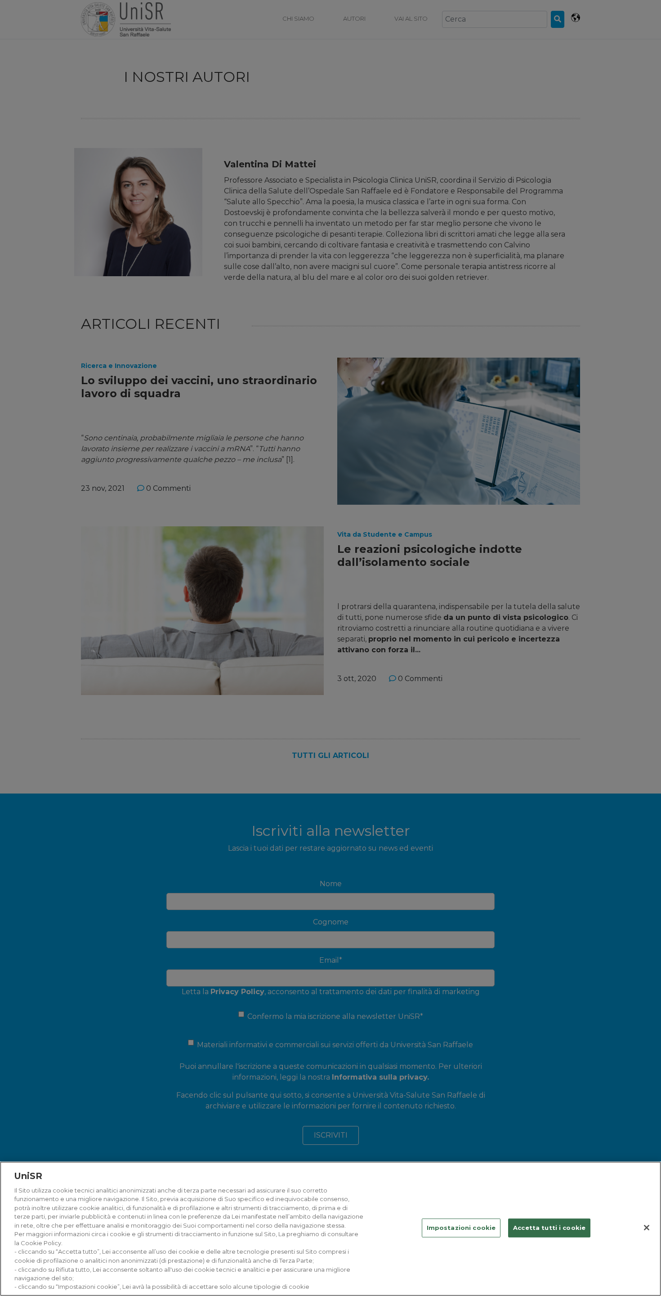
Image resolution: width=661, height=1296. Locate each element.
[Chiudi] (647, 1228)
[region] (330, 1228)
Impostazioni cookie (461, 1227)
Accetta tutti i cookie (549, 1227)
